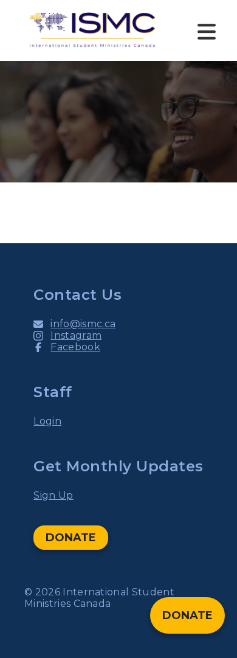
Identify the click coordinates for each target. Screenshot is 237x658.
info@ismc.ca (82, 324)
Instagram (75, 335)
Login (47, 421)
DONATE (71, 537)
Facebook (75, 347)
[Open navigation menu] (206, 30)
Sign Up (53, 495)
